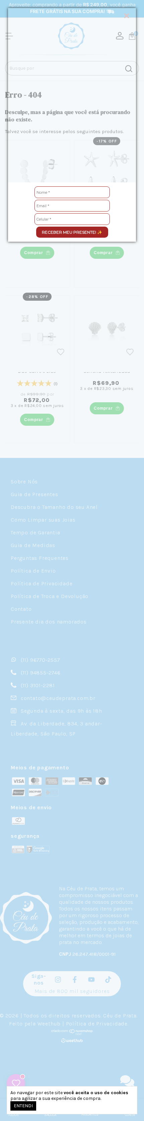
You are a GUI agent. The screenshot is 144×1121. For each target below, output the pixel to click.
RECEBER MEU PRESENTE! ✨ (72, 232)
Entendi (23, 1106)
